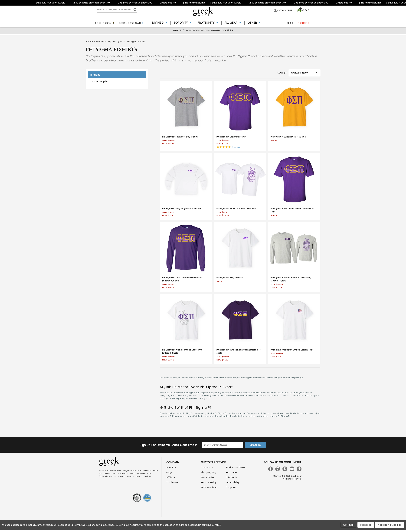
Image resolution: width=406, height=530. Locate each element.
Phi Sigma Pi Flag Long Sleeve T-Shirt (181, 208)
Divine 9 (158, 23)
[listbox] (304, 72)
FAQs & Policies (209, 487)
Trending (303, 23)
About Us (171, 467)
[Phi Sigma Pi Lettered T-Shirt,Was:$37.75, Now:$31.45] (240, 107)
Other (252, 23)
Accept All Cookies (389, 525)
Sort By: (282, 72)
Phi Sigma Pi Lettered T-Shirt (231, 136)
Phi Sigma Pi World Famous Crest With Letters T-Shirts (182, 351)
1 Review (236, 147)
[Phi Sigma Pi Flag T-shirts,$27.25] (240, 248)
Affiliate (170, 477)
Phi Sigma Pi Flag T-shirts (229, 277)
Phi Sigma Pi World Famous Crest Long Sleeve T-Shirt (291, 279)
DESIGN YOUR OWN (130, 23)
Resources (231, 472)
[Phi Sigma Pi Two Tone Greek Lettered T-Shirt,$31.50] (294, 179)
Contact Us (207, 467)
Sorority (181, 23)
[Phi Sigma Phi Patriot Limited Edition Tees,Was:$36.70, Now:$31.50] (294, 320)
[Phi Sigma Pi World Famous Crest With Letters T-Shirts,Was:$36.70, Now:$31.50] (186, 320)
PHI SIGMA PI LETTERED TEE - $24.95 (288, 136)
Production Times (235, 467)
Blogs (169, 472)
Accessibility (232, 482)
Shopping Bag (208, 472)
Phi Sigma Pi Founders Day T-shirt (179, 136)
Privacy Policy (213, 525)
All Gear (231, 23)
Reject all (365, 525)
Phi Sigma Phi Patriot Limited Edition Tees (292, 349)
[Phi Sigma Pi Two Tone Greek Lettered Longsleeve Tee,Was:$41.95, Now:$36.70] (186, 248)
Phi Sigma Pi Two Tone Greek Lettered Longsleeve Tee (182, 279)
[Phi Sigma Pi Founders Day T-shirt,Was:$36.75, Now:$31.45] (186, 107)
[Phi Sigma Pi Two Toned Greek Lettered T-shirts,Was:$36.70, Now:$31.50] (240, 320)
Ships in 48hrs (103, 23)
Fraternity (206, 23)
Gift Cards (231, 477)
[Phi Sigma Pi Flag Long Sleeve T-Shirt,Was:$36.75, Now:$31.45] (186, 179)
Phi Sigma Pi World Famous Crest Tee (236, 208)
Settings (348, 525)
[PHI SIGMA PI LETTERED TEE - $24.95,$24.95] (294, 107)
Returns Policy (208, 482)
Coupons (231, 487)
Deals (290, 23)
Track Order (207, 477)
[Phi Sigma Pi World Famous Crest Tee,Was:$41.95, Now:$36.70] (240, 179)
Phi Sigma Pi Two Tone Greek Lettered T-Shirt (292, 210)
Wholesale (172, 482)
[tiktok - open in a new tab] (299, 469)
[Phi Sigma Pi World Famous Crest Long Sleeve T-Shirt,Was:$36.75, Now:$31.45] (294, 248)
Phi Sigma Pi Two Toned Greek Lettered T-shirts (238, 351)
